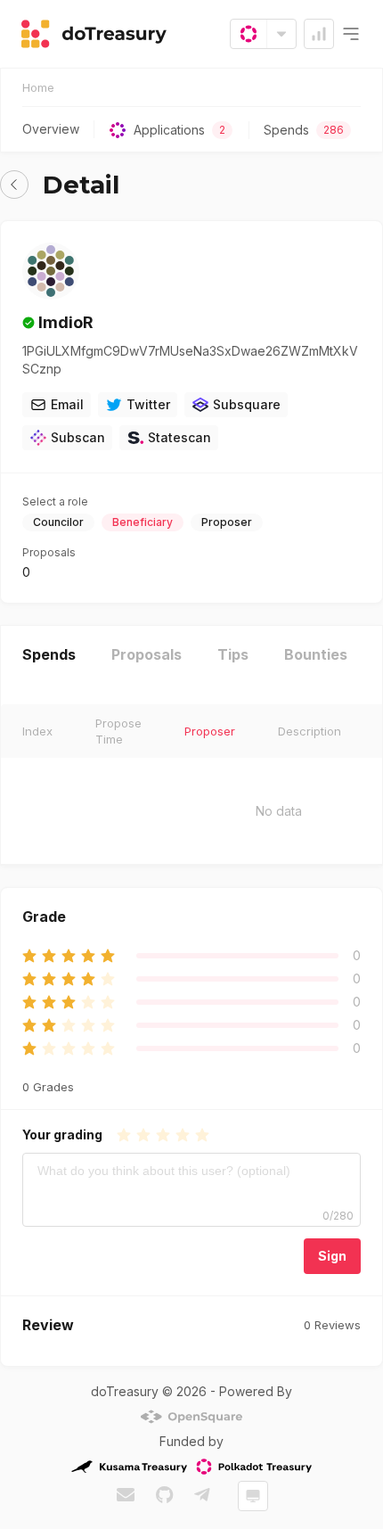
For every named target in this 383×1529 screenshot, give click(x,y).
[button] (14, 184)
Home (38, 87)
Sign (332, 1255)
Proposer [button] (209, 731)
